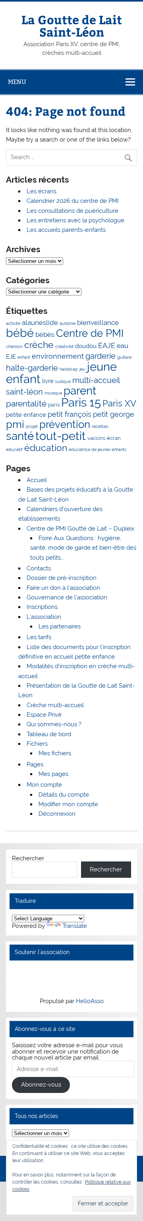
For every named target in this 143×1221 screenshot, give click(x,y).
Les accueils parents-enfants (66, 229)
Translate (74, 925)
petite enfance (26, 414)
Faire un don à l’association (63, 587)
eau (122, 346)
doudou (86, 346)
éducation (45, 448)
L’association (44, 616)
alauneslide (40, 323)
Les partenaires (60, 626)
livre (48, 381)
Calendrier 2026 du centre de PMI (73, 200)
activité (13, 323)
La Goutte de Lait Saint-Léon (71, 25)
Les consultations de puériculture (72, 210)
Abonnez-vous (41, 1084)
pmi (15, 424)
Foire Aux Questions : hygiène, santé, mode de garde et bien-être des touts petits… (83, 548)
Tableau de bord (49, 734)
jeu (82, 369)
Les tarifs (39, 637)
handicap (69, 369)
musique (53, 393)
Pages (35, 764)
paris (54, 404)
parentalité (26, 403)
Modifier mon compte (68, 804)
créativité (64, 346)
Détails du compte (64, 794)
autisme (67, 323)
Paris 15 (81, 402)
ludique (63, 381)
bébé (20, 333)
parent (80, 390)
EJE (11, 356)
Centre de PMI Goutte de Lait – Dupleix (81, 528)
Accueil (37, 480)
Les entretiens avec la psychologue (75, 220)
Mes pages (53, 774)
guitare (124, 357)
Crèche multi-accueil (55, 705)
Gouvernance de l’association (67, 597)
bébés (44, 334)
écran (114, 438)
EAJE (106, 345)
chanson (14, 346)
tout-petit (60, 436)
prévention (64, 424)
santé (20, 436)
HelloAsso (90, 1001)
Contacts (39, 568)
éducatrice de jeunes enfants (97, 449)
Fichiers (37, 743)
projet (32, 426)
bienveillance (98, 323)
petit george (113, 414)
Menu (17, 82)
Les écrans (41, 191)
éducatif (14, 449)
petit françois (69, 414)
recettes (100, 426)
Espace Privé (44, 714)
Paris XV (119, 403)
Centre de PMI (90, 333)
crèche (39, 344)
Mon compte (44, 784)
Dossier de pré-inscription (62, 577)
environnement (58, 356)
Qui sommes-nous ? (54, 724)
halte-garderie (32, 368)
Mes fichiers (55, 753)
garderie (100, 356)
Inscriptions (42, 606)
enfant (23, 357)
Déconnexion (57, 813)
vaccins (96, 438)
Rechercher (28, 858)
